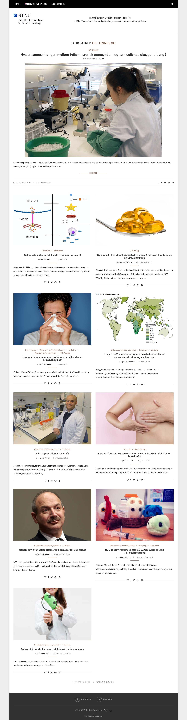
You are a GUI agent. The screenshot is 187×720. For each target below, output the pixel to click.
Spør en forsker (140, 449)
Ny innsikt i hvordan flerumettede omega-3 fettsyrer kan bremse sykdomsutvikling (134, 256)
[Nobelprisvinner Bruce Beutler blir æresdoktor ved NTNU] (52, 515)
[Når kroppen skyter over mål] (52, 418)
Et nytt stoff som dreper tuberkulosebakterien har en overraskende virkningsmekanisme (134, 356)
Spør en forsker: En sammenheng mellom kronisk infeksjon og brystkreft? (134, 455)
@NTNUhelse (98, 58)
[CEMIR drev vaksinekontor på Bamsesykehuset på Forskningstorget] (135, 515)
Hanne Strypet (45, 458)
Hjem (17, 4)
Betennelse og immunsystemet (52, 350)
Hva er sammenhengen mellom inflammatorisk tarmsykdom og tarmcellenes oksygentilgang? (93, 54)
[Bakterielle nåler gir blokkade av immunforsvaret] (52, 220)
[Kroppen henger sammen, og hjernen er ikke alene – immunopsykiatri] (52, 319)
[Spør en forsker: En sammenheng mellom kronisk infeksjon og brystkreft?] (135, 418)
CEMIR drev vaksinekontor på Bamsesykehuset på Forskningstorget (134, 551)
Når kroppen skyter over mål (52, 453)
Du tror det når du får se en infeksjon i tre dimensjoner (52, 649)
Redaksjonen (58, 4)
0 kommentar (45, 182)
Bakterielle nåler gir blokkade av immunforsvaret (52, 255)
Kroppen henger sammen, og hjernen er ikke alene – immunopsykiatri (52, 358)
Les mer (93, 173)
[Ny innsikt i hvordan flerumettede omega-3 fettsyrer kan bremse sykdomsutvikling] (135, 220)
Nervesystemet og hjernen (45, 353)
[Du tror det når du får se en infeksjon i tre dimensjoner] (52, 614)
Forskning (46, 251)
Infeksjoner (58, 251)
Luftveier (154, 350)
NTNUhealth (93, 50)
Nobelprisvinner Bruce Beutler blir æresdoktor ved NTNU (52, 550)
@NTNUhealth (125, 262)
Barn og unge (30, 350)
